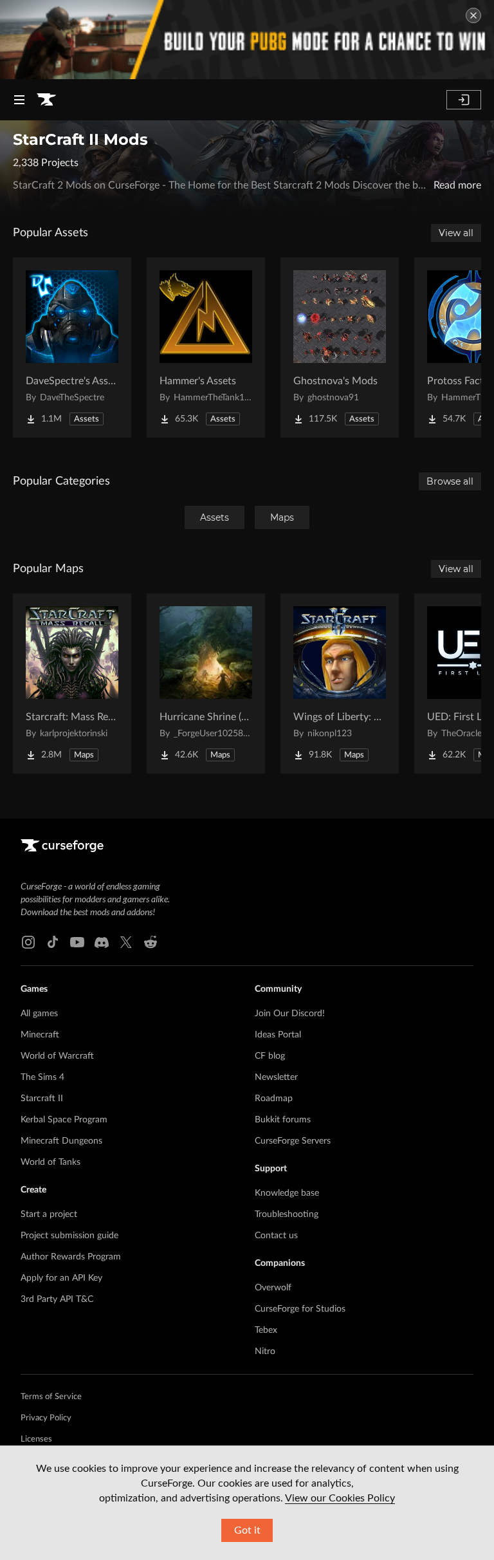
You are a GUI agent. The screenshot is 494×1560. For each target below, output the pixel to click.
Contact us (276, 1235)
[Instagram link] (28, 942)
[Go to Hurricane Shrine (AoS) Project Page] (206, 683)
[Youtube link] (77, 942)
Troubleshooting (286, 1214)
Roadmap (274, 1098)
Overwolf (273, 1287)
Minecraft (40, 1034)
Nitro (265, 1351)
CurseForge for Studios (300, 1309)
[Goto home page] (46, 99)
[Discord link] (101, 942)
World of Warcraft (57, 1056)
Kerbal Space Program (64, 1119)
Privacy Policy (46, 1418)
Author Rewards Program (71, 1256)
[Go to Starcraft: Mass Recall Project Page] (72, 683)
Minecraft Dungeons (61, 1141)
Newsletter (276, 1077)
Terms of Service (51, 1397)
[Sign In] (463, 99)
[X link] (126, 942)
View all (456, 233)
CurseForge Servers (293, 1141)
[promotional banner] (247, 39)
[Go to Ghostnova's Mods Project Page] (339, 347)
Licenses (36, 1439)
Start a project (49, 1214)
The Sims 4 (42, 1077)
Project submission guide (69, 1235)
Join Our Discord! (290, 1013)
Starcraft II (42, 1098)
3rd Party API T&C (57, 1299)
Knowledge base (287, 1193)
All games (39, 1013)
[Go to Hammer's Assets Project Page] (206, 347)
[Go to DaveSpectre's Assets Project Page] (72, 347)
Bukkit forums (283, 1119)
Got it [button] (247, 1530)
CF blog (270, 1056)
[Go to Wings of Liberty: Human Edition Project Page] (339, 683)
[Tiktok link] (52, 942)
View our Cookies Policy (340, 1498)
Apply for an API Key (61, 1278)
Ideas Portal (278, 1034)
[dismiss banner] (473, 15)
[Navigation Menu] (19, 99)
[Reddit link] (150, 942)
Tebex (266, 1330)
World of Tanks (50, 1162)
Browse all (449, 481)
